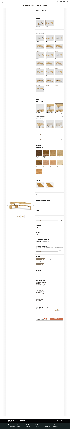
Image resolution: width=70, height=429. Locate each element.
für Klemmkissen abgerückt (40, 116)
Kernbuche (45, 165)
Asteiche (37, 165)
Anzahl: (60, 305)
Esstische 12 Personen (11, 426)
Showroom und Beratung (56, 427)
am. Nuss (37, 156)
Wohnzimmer (33, 2)
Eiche (51, 156)
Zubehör (39, 2)
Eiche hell (58, 156)
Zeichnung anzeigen (43, 313)
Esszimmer (19, 2)
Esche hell (58, 165)
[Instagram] (59, 420)
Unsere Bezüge (37, 427)
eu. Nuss (44, 156)
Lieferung (46, 319)
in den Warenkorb (56, 318)
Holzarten (18, 427)
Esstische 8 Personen (11, 427)
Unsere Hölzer (37, 426)
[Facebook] (57, 420)
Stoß (48, 264)
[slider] (40, 134)
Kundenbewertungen (47, 426)
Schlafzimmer (25, 2)
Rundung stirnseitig (51, 259)
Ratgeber (18, 426)
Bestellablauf (28, 426)
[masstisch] (11, 421)
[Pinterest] (61, 420)
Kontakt (44, 2)
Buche (51, 165)
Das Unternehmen (46, 427)
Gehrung (40, 264)
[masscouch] (22, 421)
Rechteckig (41, 259)
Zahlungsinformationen (29, 427)
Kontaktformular (55, 426)
